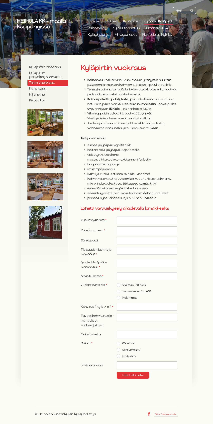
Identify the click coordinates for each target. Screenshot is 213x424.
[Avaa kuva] (45, 122)
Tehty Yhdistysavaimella (165, 414)
